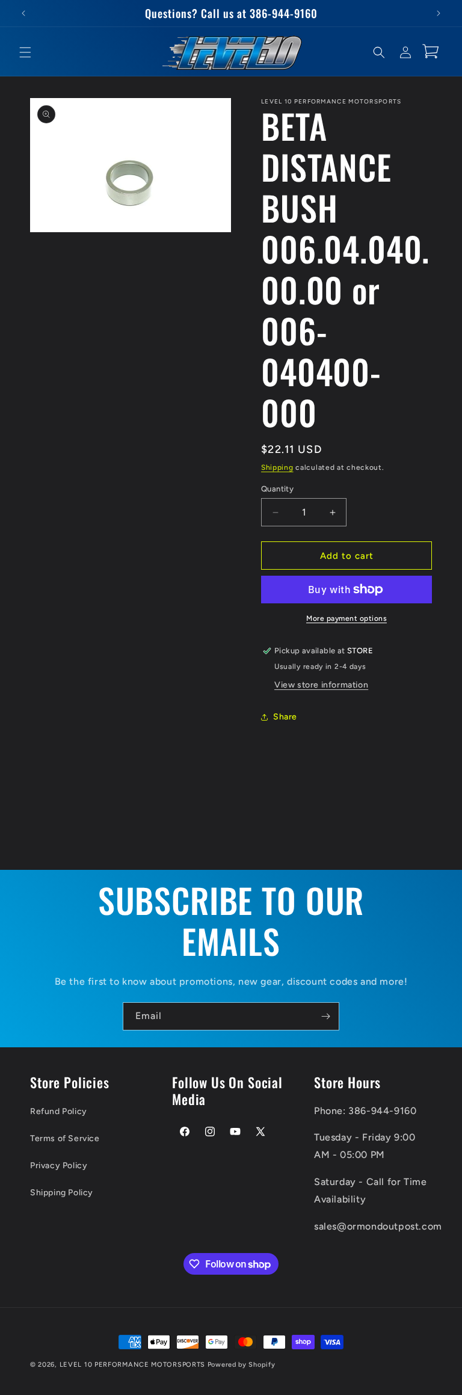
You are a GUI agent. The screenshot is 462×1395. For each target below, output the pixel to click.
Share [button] (285, 717)
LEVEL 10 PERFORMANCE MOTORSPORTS (132, 1365)
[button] (25, 52)
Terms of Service (65, 1138)
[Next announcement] (438, 13)
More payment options (346, 618)
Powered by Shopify (242, 1365)
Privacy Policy (58, 1165)
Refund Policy (58, 1111)
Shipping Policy (61, 1192)
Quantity (277, 488)
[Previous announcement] (23, 13)
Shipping (277, 467)
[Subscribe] (325, 1016)
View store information (321, 685)
